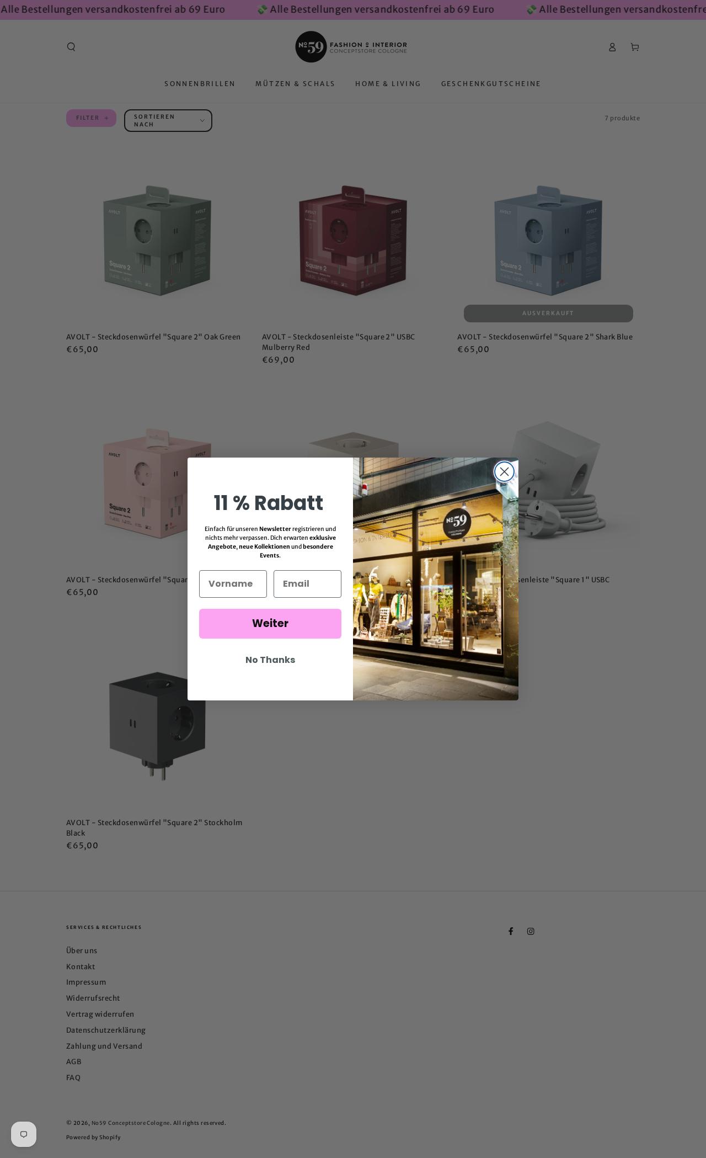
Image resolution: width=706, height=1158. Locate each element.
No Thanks (270, 660)
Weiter (270, 623)
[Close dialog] (504, 471)
